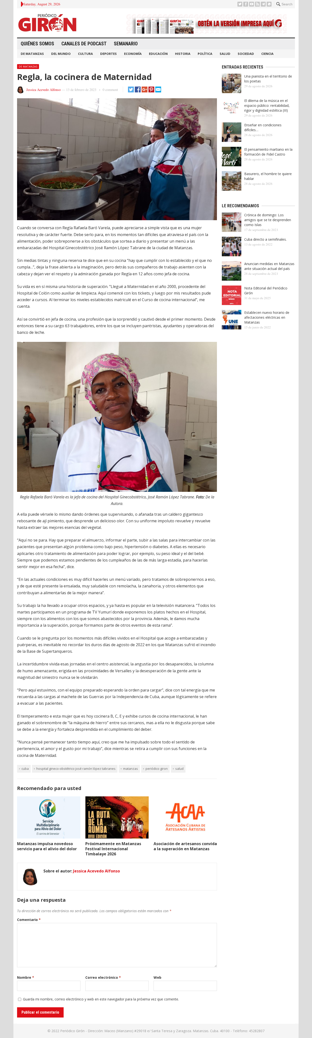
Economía (133, 53)
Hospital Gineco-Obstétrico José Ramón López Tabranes (76, 768)
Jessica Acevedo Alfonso (43, 89)
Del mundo (61, 53)
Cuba (25, 768)
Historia (182, 53)
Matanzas (130, 768)
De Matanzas (32, 53)
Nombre (25, 977)
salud (179, 768)
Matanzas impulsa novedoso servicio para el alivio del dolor (47, 846)
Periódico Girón (72, 1030)
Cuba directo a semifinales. (265, 239)
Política (205, 53)
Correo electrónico (103, 977)
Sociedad (246, 53)
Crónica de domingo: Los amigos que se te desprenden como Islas (267, 220)
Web (157, 977)
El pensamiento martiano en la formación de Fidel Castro (268, 152)
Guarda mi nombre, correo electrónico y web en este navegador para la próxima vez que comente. (101, 999)
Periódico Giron (157, 768)
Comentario (29, 919)
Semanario (126, 44)
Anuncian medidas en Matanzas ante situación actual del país (269, 266)
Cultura (85, 53)
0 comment (110, 89)
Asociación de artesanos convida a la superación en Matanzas (185, 846)
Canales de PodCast (84, 44)
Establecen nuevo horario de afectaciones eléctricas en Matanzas (266, 317)
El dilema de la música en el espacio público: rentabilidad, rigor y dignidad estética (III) (267, 105)
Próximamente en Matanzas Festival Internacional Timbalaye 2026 (113, 849)
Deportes (108, 53)
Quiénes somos (37, 44)
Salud (225, 53)
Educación (158, 53)
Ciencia (267, 53)
